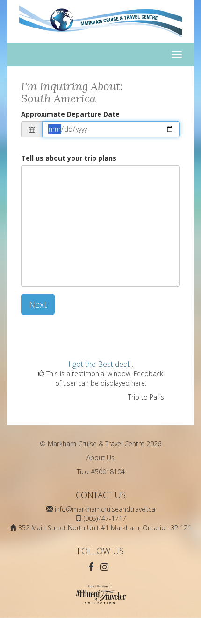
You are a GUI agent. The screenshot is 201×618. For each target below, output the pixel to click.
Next (38, 304)
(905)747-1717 (105, 518)
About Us (100, 457)
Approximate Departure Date (70, 114)
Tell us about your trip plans (68, 158)
